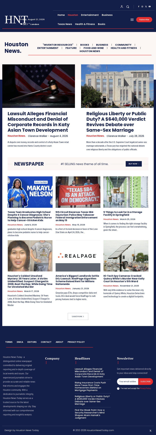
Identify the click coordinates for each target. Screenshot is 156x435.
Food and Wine (94, 48)
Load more (77, 316)
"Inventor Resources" (58, 44)
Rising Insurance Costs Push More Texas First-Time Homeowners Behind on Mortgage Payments (90, 386)
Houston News (90, 51)
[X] (146, 7)
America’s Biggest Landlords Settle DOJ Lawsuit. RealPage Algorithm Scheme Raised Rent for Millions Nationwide (77, 280)
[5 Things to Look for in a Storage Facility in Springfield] (125, 192)
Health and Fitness (124, 48)
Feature (71, 48)
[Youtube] (149, 7)
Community (123, 44)
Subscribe (145, 381)
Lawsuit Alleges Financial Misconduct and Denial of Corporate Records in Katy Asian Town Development (39, 121)
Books (84, 44)
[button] (127, 6)
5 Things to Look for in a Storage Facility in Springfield (122, 213)
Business (102, 44)
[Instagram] (142, 7)
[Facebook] (138, 7)
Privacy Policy (145, 388)
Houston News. (17, 136)
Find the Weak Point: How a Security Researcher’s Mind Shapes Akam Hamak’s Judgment (90, 414)
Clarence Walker (37, 136)
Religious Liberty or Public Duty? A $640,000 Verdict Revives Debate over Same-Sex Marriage (116, 121)
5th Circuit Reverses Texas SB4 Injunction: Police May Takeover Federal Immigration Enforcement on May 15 (77, 216)
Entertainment (47, 48)
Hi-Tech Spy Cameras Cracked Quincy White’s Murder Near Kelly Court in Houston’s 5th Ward (123, 278)
